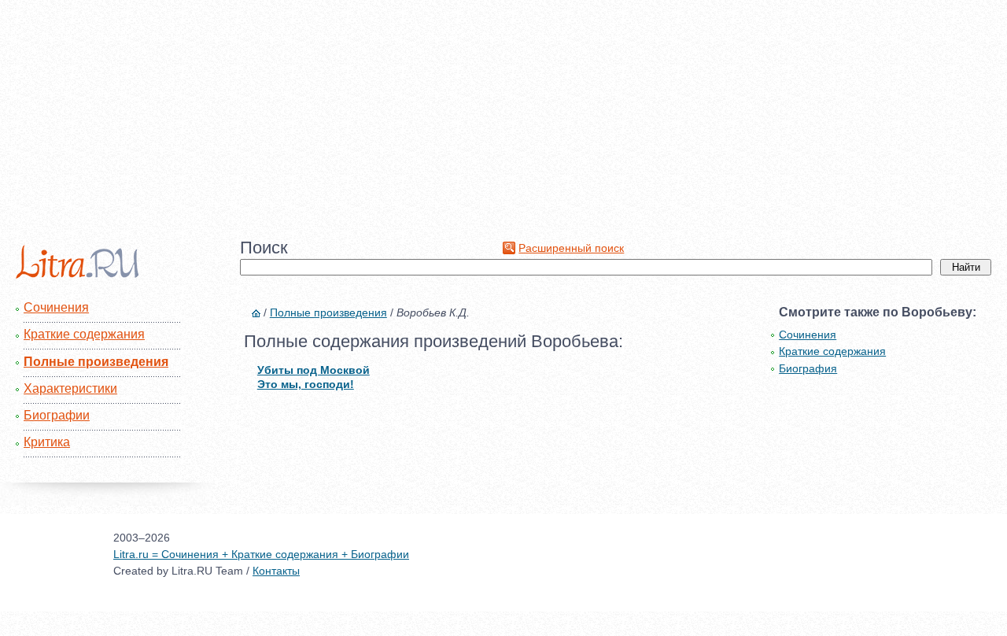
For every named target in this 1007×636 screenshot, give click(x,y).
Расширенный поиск (571, 248)
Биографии (57, 415)
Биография (808, 368)
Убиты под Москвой (313, 370)
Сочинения (56, 307)
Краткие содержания (84, 334)
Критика (47, 442)
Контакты (276, 570)
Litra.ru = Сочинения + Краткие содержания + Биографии (261, 554)
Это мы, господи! (305, 384)
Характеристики (70, 388)
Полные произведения (96, 361)
